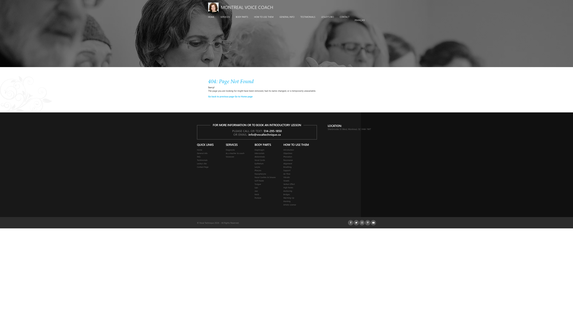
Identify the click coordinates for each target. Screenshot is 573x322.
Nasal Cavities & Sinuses (265, 177)
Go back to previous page (221, 96)
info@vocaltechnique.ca (264, 134)
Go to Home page (244, 96)
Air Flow (286, 173)
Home (211, 16)
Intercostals (259, 153)
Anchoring (287, 191)
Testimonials (307, 16)
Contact (344, 16)
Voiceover (230, 156)
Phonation (287, 156)
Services (225, 16)
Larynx (257, 167)
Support (286, 170)
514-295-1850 (273, 131)
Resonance (288, 160)
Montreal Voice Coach (247, 7)
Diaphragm (259, 149)
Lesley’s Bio (327, 16)
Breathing (287, 167)
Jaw (256, 191)
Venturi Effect (289, 184)
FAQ (198, 156)
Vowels (286, 180)
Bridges (286, 194)
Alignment (287, 163)
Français (360, 20)
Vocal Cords (260, 160)
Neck (257, 194)
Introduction (288, 149)
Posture (258, 197)
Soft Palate (259, 180)
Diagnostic (230, 149)
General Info (286, 16)
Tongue (258, 184)
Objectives (287, 153)
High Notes (288, 187)
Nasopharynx (260, 173)
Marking (287, 201)
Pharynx (258, 170)
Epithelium (259, 163)
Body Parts (242, 16)
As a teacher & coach (235, 153)
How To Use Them (264, 16)
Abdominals (260, 156)
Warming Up (288, 197)
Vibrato (286, 177)
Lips (256, 187)
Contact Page (202, 167)
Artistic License (289, 204)
